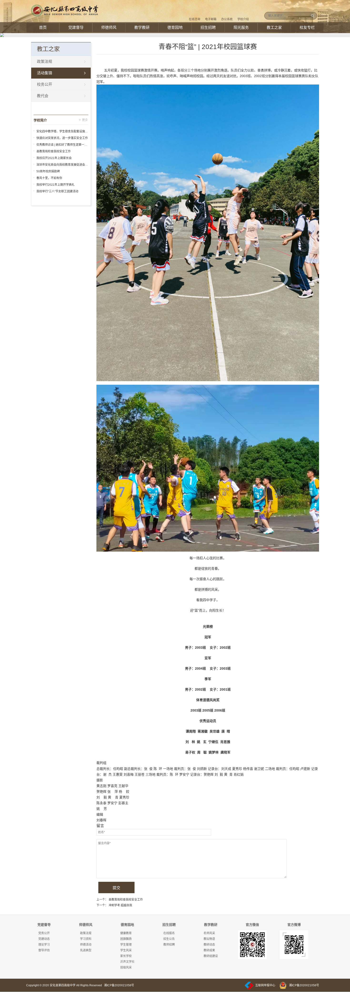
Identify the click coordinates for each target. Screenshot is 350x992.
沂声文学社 (127, 961)
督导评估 (44, 950)
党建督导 (76, 27)
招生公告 (169, 939)
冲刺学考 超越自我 (120, 905)
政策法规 (44, 62)
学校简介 (40, 120)
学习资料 (85, 939)
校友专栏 (307, 27)
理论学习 (44, 944)
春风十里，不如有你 (49, 178)
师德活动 (85, 944)
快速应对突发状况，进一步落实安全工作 (62, 138)
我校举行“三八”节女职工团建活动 (57, 191)
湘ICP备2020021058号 (119, 985)
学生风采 (126, 950)
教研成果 (209, 950)
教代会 (42, 96)
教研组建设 (211, 956)
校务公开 (44, 84)
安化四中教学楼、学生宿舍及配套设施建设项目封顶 (69, 131)
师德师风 (108, 27)
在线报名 (169, 933)
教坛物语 (209, 939)
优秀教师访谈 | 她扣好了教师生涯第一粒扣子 (64, 144)
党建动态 (44, 939)
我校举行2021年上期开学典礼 (55, 184)
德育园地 (175, 27)
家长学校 (126, 956)
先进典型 (85, 950)
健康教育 (126, 933)
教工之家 (274, 27)
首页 (43, 27)
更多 (83, 120)
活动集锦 (44, 73)
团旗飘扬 (126, 939)
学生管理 (126, 944)
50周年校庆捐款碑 (48, 171)
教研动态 (209, 944)
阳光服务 (241, 27)
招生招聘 (208, 27)
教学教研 (142, 27)
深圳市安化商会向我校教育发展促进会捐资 (63, 164)
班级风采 (126, 967)
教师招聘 (169, 944)
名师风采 (209, 933)
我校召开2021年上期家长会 (54, 158)
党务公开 (44, 933)
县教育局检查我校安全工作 (126, 899)
